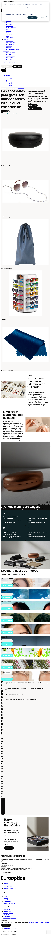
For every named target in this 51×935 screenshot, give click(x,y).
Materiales (6, 51)
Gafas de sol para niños (12, 49)
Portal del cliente (21, 88)
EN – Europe (9, 81)
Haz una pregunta (2, 806)
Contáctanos (5, 925)
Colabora (8, 21)
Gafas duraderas (10, 56)
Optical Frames (10, 34)
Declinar (42, 17)
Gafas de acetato (10, 52)
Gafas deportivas (10, 44)
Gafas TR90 (9, 59)
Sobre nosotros (7, 61)
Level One (8, 31)
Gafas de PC (9, 57)
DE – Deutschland (10, 83)
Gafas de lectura (10, 42)
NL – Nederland (10, 76)
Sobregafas (9, 47)
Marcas (5, 22)
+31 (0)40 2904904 (33, 922)
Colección (6, 39)
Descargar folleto (7, 585)
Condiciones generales (9, 928)
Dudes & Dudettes (11, 27)
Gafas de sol (9, 41)
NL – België (9, 78)
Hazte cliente (17, 66)
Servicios (5, 898)
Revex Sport (9, 37)
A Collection (9, 24)
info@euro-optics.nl (43, 922)
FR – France (9, 85)
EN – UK (8, 80)
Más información (6, 582)
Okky (7, 32)
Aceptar (32, 17)
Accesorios (9, 46)
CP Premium (9, 26)
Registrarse (3, 867)
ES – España (6, 75)
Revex (7, 36)
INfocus (8, 29)
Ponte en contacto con (9, 62)
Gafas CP (8, 54)
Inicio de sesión (6, 66)
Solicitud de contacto (35, 108)
